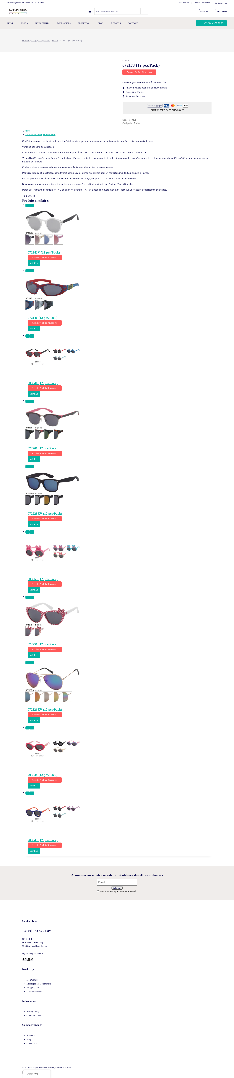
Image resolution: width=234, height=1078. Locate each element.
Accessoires (64, 23)
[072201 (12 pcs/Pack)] (118, 423)
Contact (133, 23)
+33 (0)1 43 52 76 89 (213, 23)
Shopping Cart (33, 987)
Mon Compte (32, 980)
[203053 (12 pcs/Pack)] (118, 554)
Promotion (84, 23)
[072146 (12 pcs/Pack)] (118, 292)
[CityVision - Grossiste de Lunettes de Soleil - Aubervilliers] (18, 11)
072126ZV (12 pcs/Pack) (45, 709)
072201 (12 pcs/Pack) (43, 448)
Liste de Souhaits (34, 991)
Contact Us (32, 1043)
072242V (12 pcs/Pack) (44, 252)
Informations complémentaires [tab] (40, 134)
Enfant (125, 60)
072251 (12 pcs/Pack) (43, 644)
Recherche (144, 11)
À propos (116, 23)
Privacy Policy (33, 1011)
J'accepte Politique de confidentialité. (118, 891)
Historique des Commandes (39, 984)
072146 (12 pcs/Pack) (43, 317)
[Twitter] (26, 959)
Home (10, 23)
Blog (100, 23)
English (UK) (32, 1074)
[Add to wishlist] (27, 205)
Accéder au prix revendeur (139, 72)
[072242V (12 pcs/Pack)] (118, 227)
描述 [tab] (27, 131)
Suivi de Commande (202, 3)
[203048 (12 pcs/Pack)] (118, 749)
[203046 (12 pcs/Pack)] (118, 358)
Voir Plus (34, 263)
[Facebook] (23, 959)
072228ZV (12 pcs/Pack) (45, 513)
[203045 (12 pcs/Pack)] (118, 815)
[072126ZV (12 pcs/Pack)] (118, 684)
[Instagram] (29, 959)
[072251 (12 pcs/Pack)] (118, 619)
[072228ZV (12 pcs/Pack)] (118, 488)
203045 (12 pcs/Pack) (43, 840)
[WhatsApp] (31, 959)
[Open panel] (90, 11)
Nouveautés (42, 23)
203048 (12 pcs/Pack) (43, 775)
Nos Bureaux (184, 3)
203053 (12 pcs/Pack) (43, 579)
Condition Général (35, 1015)
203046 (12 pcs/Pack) (43, 383)
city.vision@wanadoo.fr (33, 953)
